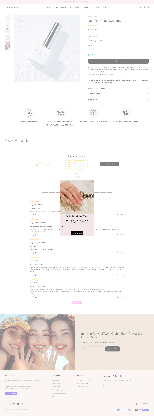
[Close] (92, 181)
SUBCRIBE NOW (77, 233)
